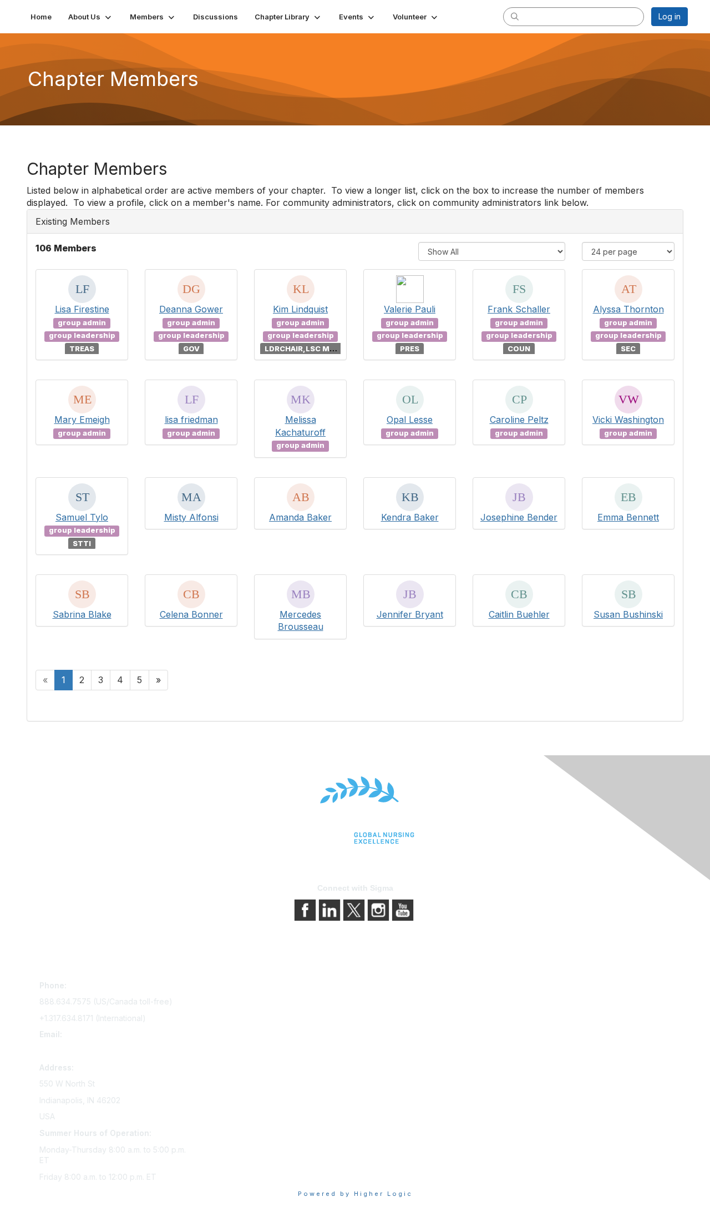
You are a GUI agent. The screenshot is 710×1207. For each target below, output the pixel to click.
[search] (514, 16)
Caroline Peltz (519, 419)
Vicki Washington (628, 419)
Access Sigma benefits (241, 1003)
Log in (669, 16)
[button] (90, 16)
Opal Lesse (410, 419)
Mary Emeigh (82, 419)
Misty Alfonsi (191, 517)
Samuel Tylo (81, 517)
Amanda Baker (300, 517)
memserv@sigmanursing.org (91, 1051)
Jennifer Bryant (410, 614)
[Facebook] (306, 909)
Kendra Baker (410, 517)
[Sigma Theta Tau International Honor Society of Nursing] (355, 810)
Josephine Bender (518, 517)
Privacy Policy (385, 1003)
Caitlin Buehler (519, 614)
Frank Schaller (519, 309)
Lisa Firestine (82, 309)
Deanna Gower (191, 309)
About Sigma (382, 987)
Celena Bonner (191, 614)
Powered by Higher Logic (355, 1194)
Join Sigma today (231, 987)
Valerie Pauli (409, 309)
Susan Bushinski (628, 614)
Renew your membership (245, 1018)
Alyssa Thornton (628, 309)
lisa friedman (191, 419)
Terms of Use (384, 1018)
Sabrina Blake (82, 614)
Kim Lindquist (300, 309)
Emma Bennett (628, 517)
